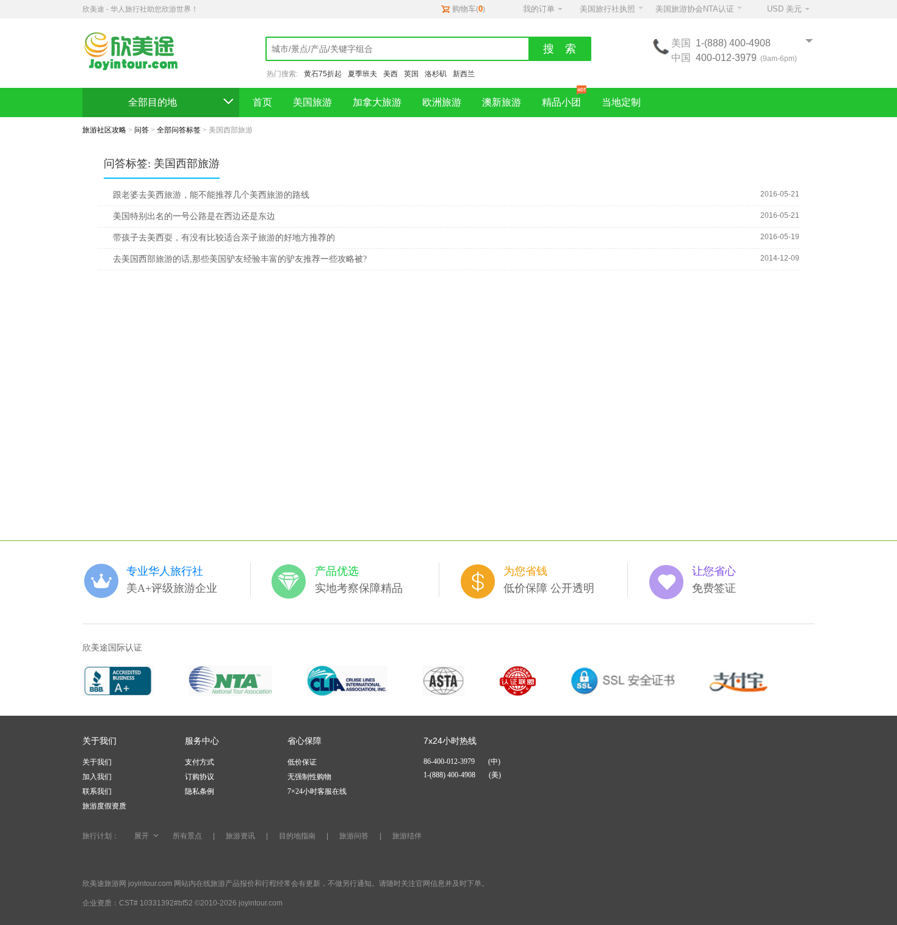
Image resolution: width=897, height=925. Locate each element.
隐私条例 (199, 791)
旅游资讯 (240, 836)
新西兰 (464, 74)
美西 (390, 74)
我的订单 (539, 8)
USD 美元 (784, 8)
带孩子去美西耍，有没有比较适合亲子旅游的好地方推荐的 (224, 237)
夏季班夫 (362, 74)
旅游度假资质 (104, 806)
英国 (411, 74)
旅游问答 (354, 836)
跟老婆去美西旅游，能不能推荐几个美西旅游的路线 (211, 195)
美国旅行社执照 (607, 8)
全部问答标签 (179, 130)
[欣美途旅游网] (137, 51)
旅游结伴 (407, 836)
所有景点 (187, 836)
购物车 (464, 8)
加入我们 (97, 776)
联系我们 (97, 791)
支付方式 (199, 762)
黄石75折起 (323, 74)
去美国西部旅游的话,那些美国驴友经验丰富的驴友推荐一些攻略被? (240, 259)
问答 (141, 130)
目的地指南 (297, 836)
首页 (262, 102)
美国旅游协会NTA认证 (694, 8)
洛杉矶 (436, 74)
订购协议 (199, 776)
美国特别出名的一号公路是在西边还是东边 (194, 216)
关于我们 (97, 762)
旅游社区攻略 (104, 130)
